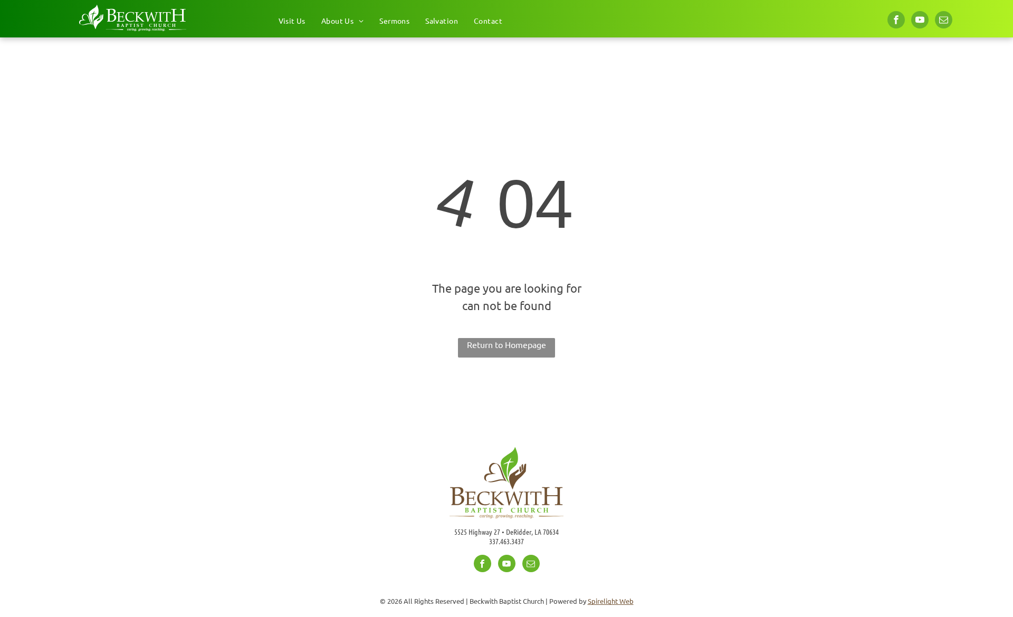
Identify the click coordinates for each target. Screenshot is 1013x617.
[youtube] (920, 21)
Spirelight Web (611, 600)
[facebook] (896, 21)
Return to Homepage (506, 344)
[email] (943, 21)
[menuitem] (292, 21)
